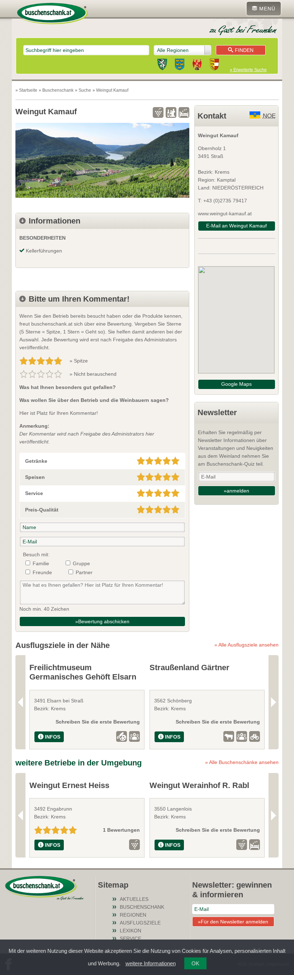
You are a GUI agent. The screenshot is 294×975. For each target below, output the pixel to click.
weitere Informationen (150, 963)
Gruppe (81, 563)
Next (274, 702)
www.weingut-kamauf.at (225, 213)
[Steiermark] (162, 65)
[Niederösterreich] (179, 65)
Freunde (42, 572)
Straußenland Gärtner (189, 667)
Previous (20, 702)
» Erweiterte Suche (248, 69)
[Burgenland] (197, 65)
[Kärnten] (214, 65)
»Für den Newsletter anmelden (233, 921)
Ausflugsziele (140, 923)
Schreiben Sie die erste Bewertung (98, 722)
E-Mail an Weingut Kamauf (236, 226)
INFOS (52, 737)
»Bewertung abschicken (102, 621)
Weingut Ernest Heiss (69, 785)
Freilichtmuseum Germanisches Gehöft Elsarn (82, 672)
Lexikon (130, 930)
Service (130, 938)
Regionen (133, 915)
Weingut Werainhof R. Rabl (199, 785)
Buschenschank (142, 907)
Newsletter (217, 412)
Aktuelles (134, 899)
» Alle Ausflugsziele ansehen (246, 645)
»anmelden (236, 491)
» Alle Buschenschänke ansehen (242, 762)
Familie (41, 563)
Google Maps (236, 384)
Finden (244, 50)
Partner (84, 572)
